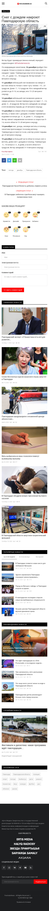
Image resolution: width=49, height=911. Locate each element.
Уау (25, 236)
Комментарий (7, 272)
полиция (36, 774)
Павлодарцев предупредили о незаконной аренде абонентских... (23, 418)
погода (11, 170)
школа (14, 789)
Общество (6, 11)
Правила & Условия (24, 902)
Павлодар (6, 774)
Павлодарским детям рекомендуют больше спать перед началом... (28, 696)
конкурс (23, 784)
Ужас (6, 236)
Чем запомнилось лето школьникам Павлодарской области (28, 673)
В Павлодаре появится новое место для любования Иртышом (30, 564)
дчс (38, 784)
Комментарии (8, 247)
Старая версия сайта (38, 895)
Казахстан (6, 784)
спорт (5, 779)
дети (31, 779)
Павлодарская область (34, 170)
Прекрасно (26, 221)
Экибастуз (22, 779)
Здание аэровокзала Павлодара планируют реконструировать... (27, 576)
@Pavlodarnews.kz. (22, 63)
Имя (3, 253)
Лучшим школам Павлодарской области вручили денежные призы (30, 610)
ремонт (39, 779)
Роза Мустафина (7, 151)
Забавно (35, 221)
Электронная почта (10, 263)
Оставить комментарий (13, 290)
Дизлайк (16, 221)
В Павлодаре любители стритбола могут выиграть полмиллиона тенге (24, 195)
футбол (31, 784)
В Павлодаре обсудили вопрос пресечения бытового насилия (24, 497)
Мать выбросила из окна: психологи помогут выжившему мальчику (20, 457)
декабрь (20, 170)
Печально (16, 236)
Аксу (15, 784)
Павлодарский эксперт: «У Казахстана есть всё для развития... (23, 338)
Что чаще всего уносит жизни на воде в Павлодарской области (30, 684)
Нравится (6, 221)
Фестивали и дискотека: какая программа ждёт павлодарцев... (24, 746)
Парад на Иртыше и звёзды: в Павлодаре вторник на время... (30, 587)
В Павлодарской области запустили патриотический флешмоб (24, 537)
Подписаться (40, 882)
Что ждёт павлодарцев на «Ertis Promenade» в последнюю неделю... (29, 662)
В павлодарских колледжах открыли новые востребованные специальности (30, 599)
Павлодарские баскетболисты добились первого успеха (24, 186)
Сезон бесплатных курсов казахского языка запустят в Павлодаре (24, 378)
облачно (6, 789)
